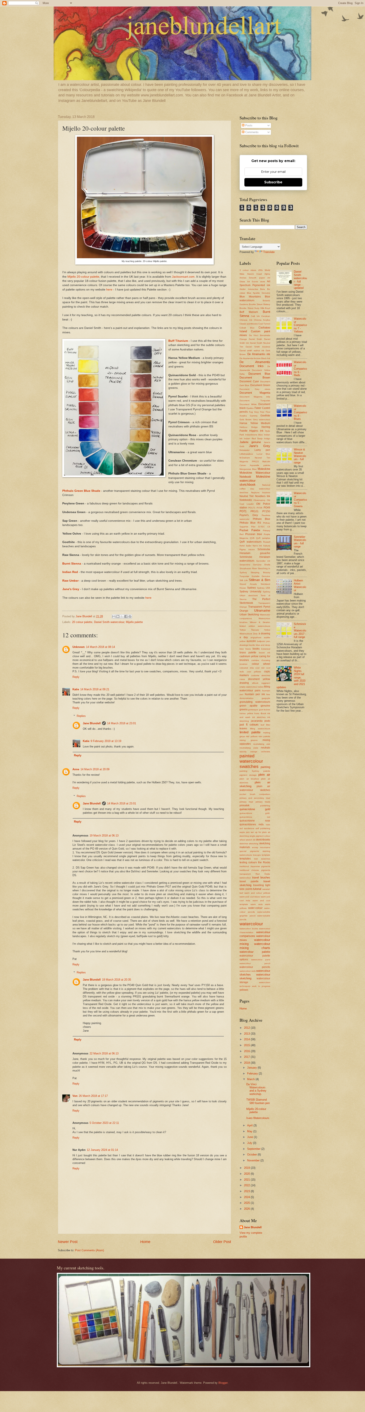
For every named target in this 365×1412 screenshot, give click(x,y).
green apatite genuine (255, 705)
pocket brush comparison (255, 794)
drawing (244, 683)
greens (244, 709)
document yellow (259, 679)
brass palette (248, 652)
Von (75, 1095)
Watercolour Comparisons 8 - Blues (300, 412)
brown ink (264, 652)
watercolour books (249, 928)
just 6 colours (249, 724)
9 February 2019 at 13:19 (106, 741)
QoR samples (263, 538)
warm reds (256, 904)
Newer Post (68, 1242)
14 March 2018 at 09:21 (94, 689)
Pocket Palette (250, 530)
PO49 (267, 507)
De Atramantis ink (258, 354)
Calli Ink (255, 316)
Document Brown (255, 377)
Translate (269, 252)
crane (242, 679)
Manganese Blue (248, 469)
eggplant (265, 683)
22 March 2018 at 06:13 (104, 1053)
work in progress (261, 986)
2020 (247, 1173)
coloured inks (247, 668)
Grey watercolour (261, 419)
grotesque (253, 709)
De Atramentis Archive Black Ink (255, 358)
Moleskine (264, 468)
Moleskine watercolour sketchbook (255, 480)
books (256, 648)
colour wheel (261, 664)
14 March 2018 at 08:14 (100, 647)
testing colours (248, 862)
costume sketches (260, 675)
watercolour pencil (255, 963)
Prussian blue (253, 534)
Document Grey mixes (255, 389)
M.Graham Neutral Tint (255, 458)
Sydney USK (263, 588)
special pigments (249, 851)
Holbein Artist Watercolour (300, 585)
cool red (259, 668)
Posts (248, 125)
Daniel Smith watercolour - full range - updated (300, 279)
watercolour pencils (255, 967)
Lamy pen (262, 450)
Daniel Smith (255, 339)
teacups (257, 855)
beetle (252, 645)
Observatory (259, 500)
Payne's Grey (249, 515)
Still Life (244, 580)
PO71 (243, 511)
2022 (247, 1185)
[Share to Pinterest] (130, 616)
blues (248, 649)
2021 (247, 1179)
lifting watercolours (260, 728)
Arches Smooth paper (252, 278)
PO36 (259, 508)
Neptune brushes (260, 492)
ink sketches (259, 717)
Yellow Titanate (249, 630)
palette (266, 771)
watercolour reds (248, 971)
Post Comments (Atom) (89, 1250)
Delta (242, 374)
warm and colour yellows (257, 893)
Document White (248, 404)
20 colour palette (82, 622)
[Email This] (114, 616)
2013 (247, 1033)
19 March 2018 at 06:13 (104, 835)
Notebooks (246, 500)
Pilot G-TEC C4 (260, 527)
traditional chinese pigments (255, 870)
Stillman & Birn (259, 580)
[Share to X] (122, 616)
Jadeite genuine (250, 442)
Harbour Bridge (249, 427)
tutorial (257, 888)
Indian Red (70, 572)
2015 (247, 1045)
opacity (243, 751)
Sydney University (250, 591)
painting (265, 767)
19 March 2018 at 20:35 (116, 979)
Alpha (267, 274)
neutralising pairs (249, 748)
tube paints (246, 889)
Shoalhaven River (248, 568)
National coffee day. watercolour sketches (255, 489)
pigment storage (248, 775)
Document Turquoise (255, 400)
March (251, 1079)
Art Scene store (256, 281)
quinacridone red (255, 817)
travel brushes (261, 877)
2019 (247, 1167)
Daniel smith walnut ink (252, 350)
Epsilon (250, 408)
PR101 (255, 511)
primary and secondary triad (255, 798)
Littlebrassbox (246, 454)
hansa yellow (246, 713)
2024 (247, 1197)
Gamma (253, 416)
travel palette (249, 881)
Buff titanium (249, 312)
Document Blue (259, 373)
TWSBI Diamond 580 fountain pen (258, 1101)
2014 (247, 1039)
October (252, 1154)
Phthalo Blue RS (250, 523)
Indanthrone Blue (254, 435)
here (109, 289)
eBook (255, 683)
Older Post (222, 1242)
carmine (255, 660)
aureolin (251, 641)
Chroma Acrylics (262, 320)
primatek (244, 805)
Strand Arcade (248, 584)
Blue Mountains (250, 296)
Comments (251, 132)
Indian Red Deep (253, 438)
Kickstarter (245, 450)
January (252, 1067)
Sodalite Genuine (261, 576)
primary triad (246, 802)
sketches (244, 843)
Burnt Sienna (71, 563)
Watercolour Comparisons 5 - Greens (300, 500)
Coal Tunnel (264, 324)
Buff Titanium (178, 340)
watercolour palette (255, 951)
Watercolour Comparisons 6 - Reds (300, 369)
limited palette (250, 732)
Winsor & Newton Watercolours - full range (300, 456)
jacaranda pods (260, 721)
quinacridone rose (255, 820)
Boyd (267, 308)
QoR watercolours (250, 541)
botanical (265, 649)
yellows (244, 990)
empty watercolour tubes (251, 687)
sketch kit (250, 840)
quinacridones (248, 824)
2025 (247, 1202)
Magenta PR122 (249, 461)
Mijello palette (134, 622)
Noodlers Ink (262, 496)
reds (261, 824)
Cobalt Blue (247, 328)
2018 (247, 1062)
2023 (247, 1191)
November (253, 1160)
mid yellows (251, 736)
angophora (256, 637)
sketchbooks (263, 839)
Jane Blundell (92, 723)
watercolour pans (260, 959)
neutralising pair (261, 744)
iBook (263, 713)
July (250, 1142)
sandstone (249, 828)
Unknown (78, 647)
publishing (265, 805)
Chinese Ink (246, 320)
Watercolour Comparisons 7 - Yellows (300, 325)
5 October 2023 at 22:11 (104, 1122)
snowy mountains (261, 847)
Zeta (255, 633)
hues (256, 713)
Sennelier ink (263, 561)
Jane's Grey (70, 589)
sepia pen (245, 832)
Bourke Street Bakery (259, 304)
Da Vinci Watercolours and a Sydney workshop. (256, 1089)
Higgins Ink (256, 431)
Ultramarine (262, 610)
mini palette (264, 736)
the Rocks (264, 862)
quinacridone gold (255, 809)
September (254, 1148)
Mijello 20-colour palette (83, 276)
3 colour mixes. (248, 270)
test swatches (262, 859)
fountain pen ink (255, 694)
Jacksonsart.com (183, 276)
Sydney (251, 587)
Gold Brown (246, 419)
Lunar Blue (263, 454)
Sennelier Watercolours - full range (300, 541)
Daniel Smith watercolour (109, 622)
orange (253, 751)
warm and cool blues (250, 897)
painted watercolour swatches (251, 761)
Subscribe (273, 182)
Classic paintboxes (249, 324)
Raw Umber (70, 580)
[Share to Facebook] (126, 616)
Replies (81, 715)
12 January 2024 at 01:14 (102, 1149)
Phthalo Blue (261, 519)
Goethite (265, 415)
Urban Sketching (249, 614)
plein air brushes (249, 779)
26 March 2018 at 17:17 (93, 1095)
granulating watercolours (255, 702)
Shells (267, 564)
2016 (247, 1051)
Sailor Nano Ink (254, 546)
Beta (262, 289)
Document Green (260, 385)
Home (145, 1242)
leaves (243, 728)
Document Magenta (255, 392)
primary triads (263, 802)
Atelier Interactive (249, 289)
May (250, 1131)
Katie (75, 689)
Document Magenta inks (255, 397)
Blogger (222, 1382)
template (266, 855)
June (250, 1137)
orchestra (265, 751)
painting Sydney (249, 771)
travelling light (261, 885)
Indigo (267, 438)
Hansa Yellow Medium (255, 423)
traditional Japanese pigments (255, 866)
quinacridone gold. (255, 813)
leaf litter (265, 725)
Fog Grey (254, 412)
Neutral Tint (246, 496)
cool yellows (254, 671)
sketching (253, 843)
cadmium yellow (249, 656)
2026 (247, 1208)
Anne (75, 769)
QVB (252, 538)
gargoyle (266, 698)
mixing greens (248, 740)
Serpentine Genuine (250, 564)
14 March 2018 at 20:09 (94, 769)
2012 (247, 1027)
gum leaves (264, 709)
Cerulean (265, 316)
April (250, 1125)
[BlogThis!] (118, 616)
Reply (75, 676)
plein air (264, 774)
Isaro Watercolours (257, 1118)
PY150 (266, 511)
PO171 (251, 508)
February (253, 1073)
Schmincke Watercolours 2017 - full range (300, 630)
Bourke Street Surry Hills (252, 308)
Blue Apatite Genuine (258, 293)
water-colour (255, 908)
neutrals (265, 747)
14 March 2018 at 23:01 (121, 723)
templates (245, 858)
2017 (247, 1056)
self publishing (263, 828)
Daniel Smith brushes (258, 347)
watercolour (251, 923)
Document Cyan (249, 381)
